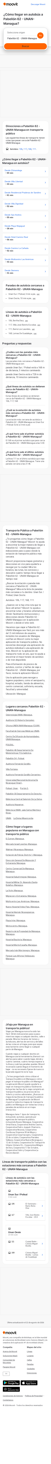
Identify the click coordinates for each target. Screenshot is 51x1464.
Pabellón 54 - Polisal (15, 758)
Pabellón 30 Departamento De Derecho (24, 794)
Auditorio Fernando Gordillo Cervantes (23, 775)
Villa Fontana (12, 769)
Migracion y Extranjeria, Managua (21, 896)
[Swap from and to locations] (40, 35)
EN (6, 1373)
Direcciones (32, 1373)
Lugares (30, 1356)
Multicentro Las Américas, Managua (22, 901)
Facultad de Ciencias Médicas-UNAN (22, 731)
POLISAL (10, 745)
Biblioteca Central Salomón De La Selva (24, 799)
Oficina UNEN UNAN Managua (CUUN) (23, 726)
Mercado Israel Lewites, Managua (21, 844)
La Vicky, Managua (14, 890)
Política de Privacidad (33, 1396)
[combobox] (25, 33)
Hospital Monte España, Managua (21, 945)
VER (38, 294)
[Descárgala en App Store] (29, 1382)
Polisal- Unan (12, 788)
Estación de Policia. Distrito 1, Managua (24, 855)
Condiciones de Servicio (13, 1396)
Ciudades (31, 1369)
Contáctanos (8, 1400)
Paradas (30, 1364)
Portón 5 (24, 788)
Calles (29, 1360)
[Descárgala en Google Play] (11, 1382)
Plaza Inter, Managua (15, 920)
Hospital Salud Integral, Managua (21, 877)
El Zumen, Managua (15, 839)
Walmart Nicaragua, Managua (19, 849)
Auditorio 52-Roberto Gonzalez (20, 720)
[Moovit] (10, 4)
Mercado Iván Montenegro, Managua (22, 950)
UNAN (8, 818)
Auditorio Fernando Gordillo (18, 764)
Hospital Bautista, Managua (18, 939)
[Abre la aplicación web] (11, 1389)
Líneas (29, 1351)
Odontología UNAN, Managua (19, 715)
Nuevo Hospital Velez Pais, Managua (22, 907)
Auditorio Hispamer (15, 804)
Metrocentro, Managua (16, 926)
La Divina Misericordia (23, 818)
